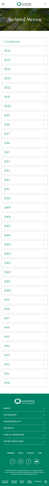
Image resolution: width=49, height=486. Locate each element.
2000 (7, 291)
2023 (7, 78)
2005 (7, 244)
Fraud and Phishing (14, 481)
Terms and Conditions (5, 481)
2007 (7, 226)
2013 (7, 171)
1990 (7, 383)
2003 (7, 263)
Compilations (12, 41)
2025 (7, 60)
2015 (7, 152)
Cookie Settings (29, 481)
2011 (6, 189)
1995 (7, 337)
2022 (7, 88)
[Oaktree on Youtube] (36, 461)
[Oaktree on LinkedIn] (20, 461)
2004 (7, 254)
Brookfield (10, 453)
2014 (7, 161)
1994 (7, 346)
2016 (7, 143)
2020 (7, 106)
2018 (7, 124)
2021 (7, 97)
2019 (7, 115)
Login (40, 453)
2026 (7, 51)
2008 (7, 217)
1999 (7, 300)
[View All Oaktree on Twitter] (12, 461)
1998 (7, 309)
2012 (7, 180)
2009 (7, 208)
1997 (7, 318)
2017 (7, 134)
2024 (7, 69)
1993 (7, 355)
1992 (7, 364)
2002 (7, 272)
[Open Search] (45, 4)
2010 (7, 198)
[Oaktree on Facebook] (28, 461)
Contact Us (30, 453)
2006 (7, 235)
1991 (6, 374)
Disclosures (38, 481)
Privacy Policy (22, 481)
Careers (20, 453)
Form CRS (45, 481)
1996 (7, 327)
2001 (7, 281)
